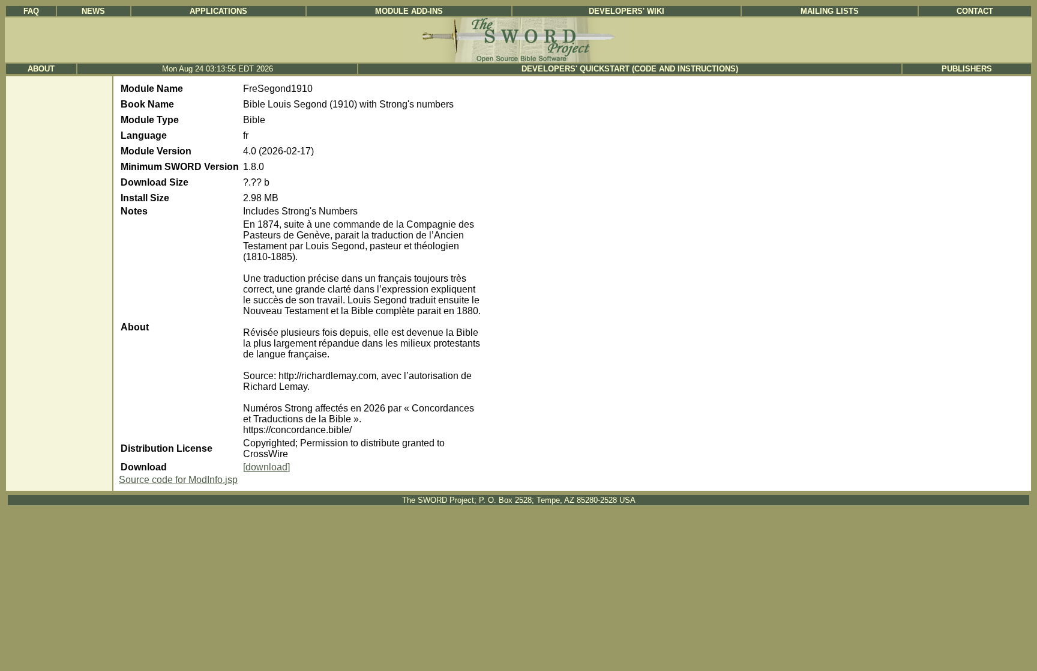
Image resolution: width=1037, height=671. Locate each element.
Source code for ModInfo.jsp (178, 480)
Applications (218, 11)
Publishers (967, 68)
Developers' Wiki (626, 11)
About (41, 68)
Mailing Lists (830, 11)
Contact (975, 11)
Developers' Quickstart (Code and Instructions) (630, 68)
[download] (266, 467)
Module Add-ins (409, 11)
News (93, 11)
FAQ (31, 11)
